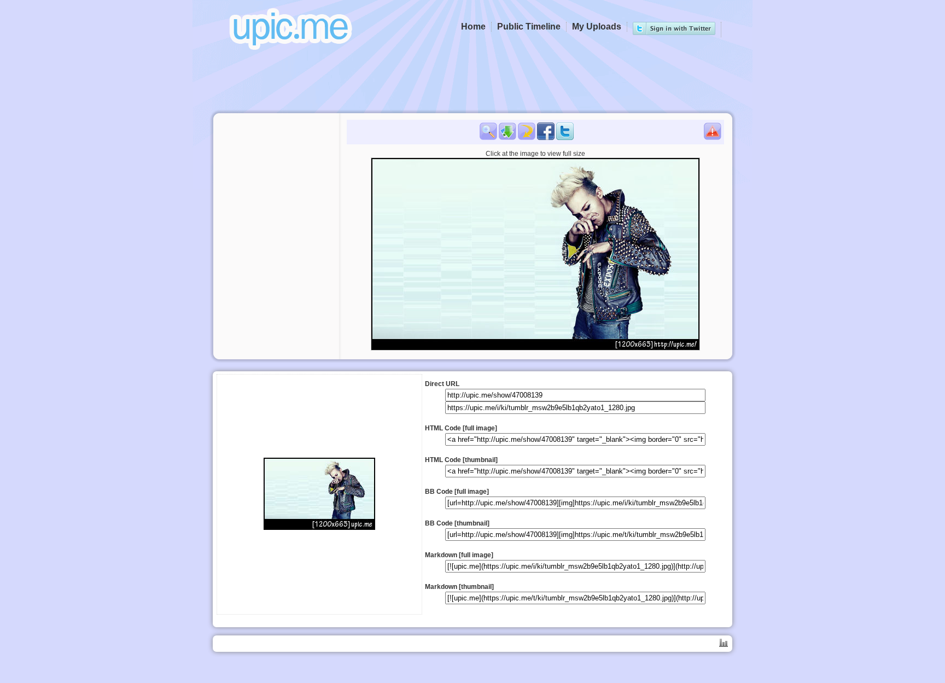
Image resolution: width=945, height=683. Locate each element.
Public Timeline (529, 26)
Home (473, 26)
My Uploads (596, 26)
